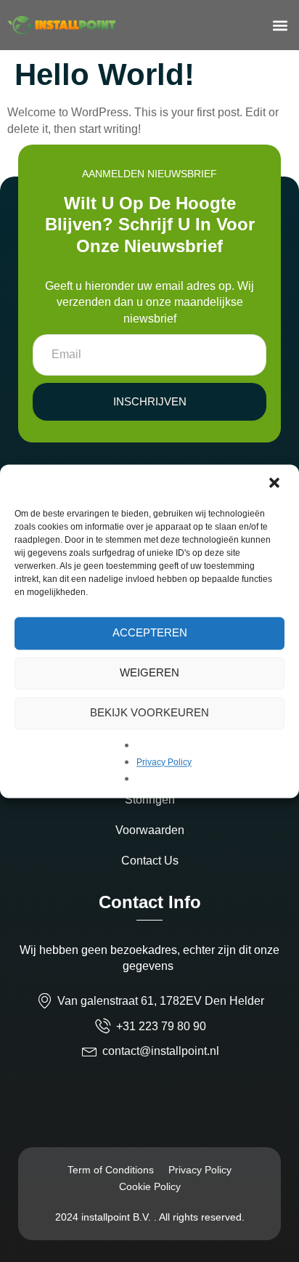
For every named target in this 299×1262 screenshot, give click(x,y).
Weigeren (149, 672)
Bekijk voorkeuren (149, 712)
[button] (275, 484)
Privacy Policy (164, 762)
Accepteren (149, 632)
